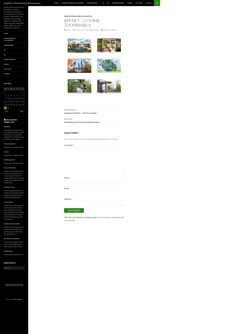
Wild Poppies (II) (9, 160)
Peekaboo (7, 127)
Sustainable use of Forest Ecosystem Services (82, 120)
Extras (129, 3)
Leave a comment (110, 30)
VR (103, 3)
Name (67, 177)
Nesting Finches (9, 187)
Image (68, 30)
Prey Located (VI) (9, 144)
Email (67, 188)
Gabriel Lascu (93, 30)
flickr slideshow (17, 299)
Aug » (22, 111)
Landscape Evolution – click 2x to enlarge (80, 111)
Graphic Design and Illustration (78, 16)
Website (67, 199)
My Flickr (139, 3)
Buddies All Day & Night (11, 224)
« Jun (6, 111)
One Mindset (8, 202)
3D (108, 3)
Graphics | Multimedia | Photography (22, 3)
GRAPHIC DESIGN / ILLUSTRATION (73, 3)
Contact (149, 3)
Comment (69, 145)
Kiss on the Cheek (9, 168)
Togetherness (8, 251)
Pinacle (6, 152)
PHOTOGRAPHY (92, 3)
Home (56, 3)
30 (5, 108)
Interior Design (118, 3)
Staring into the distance (12, 238)
